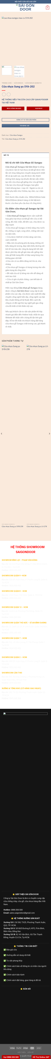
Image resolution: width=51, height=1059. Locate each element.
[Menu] (3, 8)
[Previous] (6, 40)
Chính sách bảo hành (15, 975)
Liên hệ (30, 1052)
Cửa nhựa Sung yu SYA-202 (15, 139)
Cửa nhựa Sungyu (33, 83)
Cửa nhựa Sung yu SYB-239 (12, 526)
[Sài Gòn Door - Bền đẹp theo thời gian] (25, 8)
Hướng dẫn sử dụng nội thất (18, 955)
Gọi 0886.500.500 (11, 1057)
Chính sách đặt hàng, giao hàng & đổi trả (23, 980)
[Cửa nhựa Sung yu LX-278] (38, 433)
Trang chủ (7, 83)
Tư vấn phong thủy (14, 961)
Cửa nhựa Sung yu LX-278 (37, 526)
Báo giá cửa (11, 950)
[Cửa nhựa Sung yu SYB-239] (13, 433)
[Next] (45, 40)
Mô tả (6, 155)
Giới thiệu (22, 1052)
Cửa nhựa (18, 83)
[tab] (25, 155)
